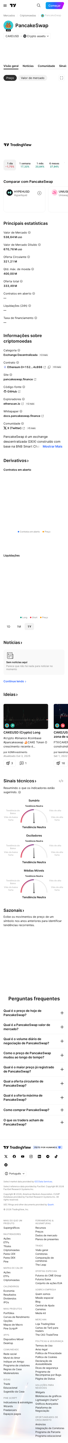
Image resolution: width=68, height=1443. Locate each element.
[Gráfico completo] (62, 78)
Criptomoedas (11, 1250)
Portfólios (8, 1313)
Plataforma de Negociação (43, 1409)
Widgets (40, 1392)
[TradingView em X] (5, 1156)
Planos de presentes (47, 1239)
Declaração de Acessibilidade (43, 1362)
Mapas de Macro (13, 1324)
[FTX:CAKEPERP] (57, 725)
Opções (7, 1320)
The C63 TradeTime (46, 1334)
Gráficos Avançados (46, 1403)
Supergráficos (11, 1227)
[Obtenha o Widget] (61, 780)
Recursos (40, 1227)
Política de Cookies (46, 1357)
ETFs (6, 1242)
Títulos (7, 1246)
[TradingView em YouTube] (22, 1156)
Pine (5, 1261)
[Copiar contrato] (49, 367)
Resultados (9, 1294)
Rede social (10, 1353)
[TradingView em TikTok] (56, 1156)
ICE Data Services (43, 1181)
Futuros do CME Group (48, 1275)
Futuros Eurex (43, 1279)
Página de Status (45, 1378)
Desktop (8, 1343)
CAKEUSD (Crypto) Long (21, 732)
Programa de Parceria (47, 1431)
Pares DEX (9, 1257)
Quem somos (42, 1293)
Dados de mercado (46, 1235)
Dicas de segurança (46, 1367)
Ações (6, 1238)
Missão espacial (44, 1297)
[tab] (10, 78)
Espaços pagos (12, 1413)
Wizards (8, 1406)
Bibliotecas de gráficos (48, 1396)
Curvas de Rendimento (16, 1316)
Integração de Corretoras (49, 1428)
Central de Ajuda (44, 1305)
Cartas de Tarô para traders (46, 1329)
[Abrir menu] (5, 5)
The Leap (40, 1264)
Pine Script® (10, 1328)
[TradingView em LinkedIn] (39, 1156)
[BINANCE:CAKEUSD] (7, 725)
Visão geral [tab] (10, 66)
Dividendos (9, 1298)
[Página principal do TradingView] (13, 5)
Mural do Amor (11, 1357)
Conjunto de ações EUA (48, 1283)
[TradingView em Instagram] (31, 1156)
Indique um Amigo (13, 1361)
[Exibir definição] (29, 232)
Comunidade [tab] (46, 66)
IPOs (6, 1302)
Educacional (10, 1387)
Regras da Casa (12, 1369)
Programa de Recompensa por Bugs (48, 1373)
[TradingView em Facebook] (14, 1156)
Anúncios (40, 1424)
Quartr (51, 1204)
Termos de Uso (43, 1345)
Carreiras (40, 1309)
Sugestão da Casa (13, 1391)
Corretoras (41, 1253)
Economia (8, 1290)
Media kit (40, 1313)
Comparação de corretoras (44, 1259)
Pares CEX (9, 1253)
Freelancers (10, 1409)
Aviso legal (41, 1349)
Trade (6, 1383)
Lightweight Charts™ (47, 1399)
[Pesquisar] (38, 5)
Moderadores (11, 1373)
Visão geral (41, 1250)
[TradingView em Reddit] (5, 1164)
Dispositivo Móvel (13, 1339)
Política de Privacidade (48, 1353)
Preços (39, 1231)
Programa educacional (48, 1435)
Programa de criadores (16, 1365)
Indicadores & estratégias (18, 1402)
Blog (37, 1301)
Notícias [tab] (28, 66)
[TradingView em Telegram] (47, 1156)
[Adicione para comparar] (39, 193)
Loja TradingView (45, 1323)
